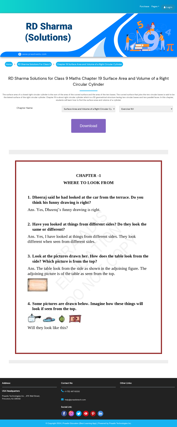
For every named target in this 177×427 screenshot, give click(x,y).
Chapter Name (25, 107)
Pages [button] (154, 6)
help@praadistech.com (75, 399)
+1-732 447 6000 (72, 391)
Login (169, 7)
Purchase (144, 6)
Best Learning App (88, 423)
